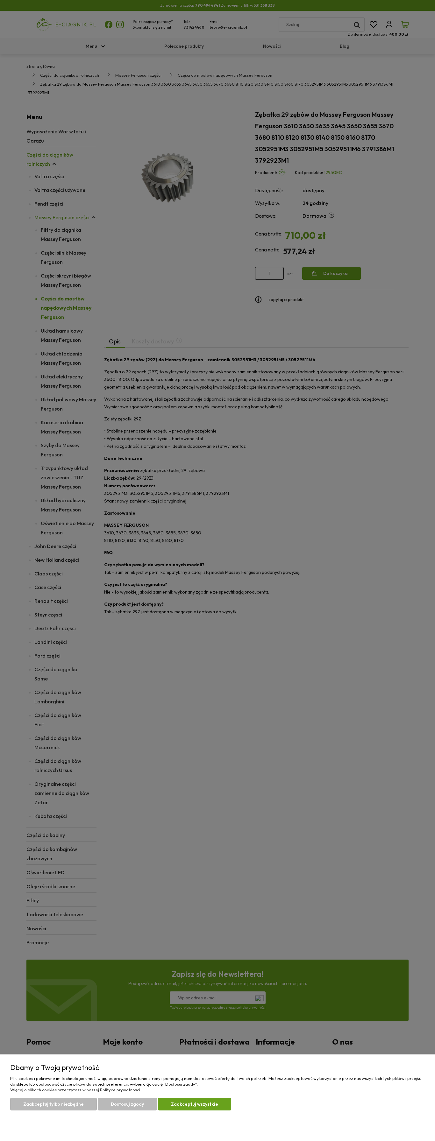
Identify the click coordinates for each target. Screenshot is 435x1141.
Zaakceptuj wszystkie (194, 1104)
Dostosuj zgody (127, 1104)
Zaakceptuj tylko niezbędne (53, 1104)
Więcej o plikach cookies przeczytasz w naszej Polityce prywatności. (75, 1089)
